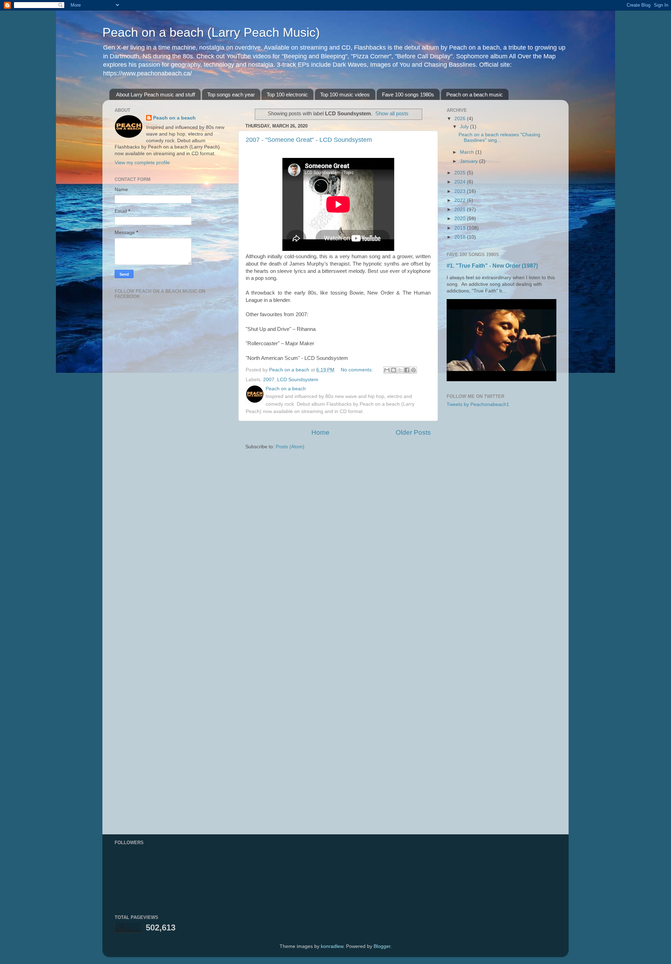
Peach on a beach (174, 118)
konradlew (332, 946)
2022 (460, 200)
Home (320, 432)
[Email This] (386, 370)
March (467, 152)
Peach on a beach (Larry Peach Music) (211, 32)
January (469, 161)
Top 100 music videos (345, 94)
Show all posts (392, 113)
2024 (460, 181)
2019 (460, 228)
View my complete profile (142, 162)
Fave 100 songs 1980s (408, 94)
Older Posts (413, 432)
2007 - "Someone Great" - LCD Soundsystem (309, 139)
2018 (460, 237)
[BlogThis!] (393, 370)
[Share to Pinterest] (413, 370)
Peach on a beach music (474, 94)
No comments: (357, 369)
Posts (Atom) (290, 446)
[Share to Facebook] (406, 370)
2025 (460, 172)
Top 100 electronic (287, 94)
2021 (460, 209)
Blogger (382, 946)
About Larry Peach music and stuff (155, 94)
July (465, 126)
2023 (460, 191)
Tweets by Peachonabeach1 (478, 404)
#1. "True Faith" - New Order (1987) (492, 266)
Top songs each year (231, 94)
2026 (460, 118)
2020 (460, 218)
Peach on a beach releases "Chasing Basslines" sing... (499, 137)
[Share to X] (400, 370)
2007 (268, 379)
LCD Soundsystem (297, 379)
